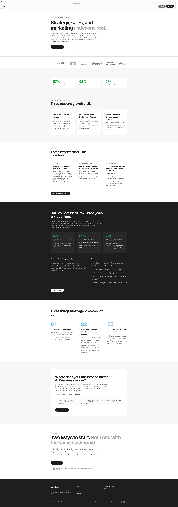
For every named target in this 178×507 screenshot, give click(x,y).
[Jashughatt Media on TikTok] (126, 502)
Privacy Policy (98, 501)
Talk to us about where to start (60, 193)
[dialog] (88, 5)
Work (78, 486)
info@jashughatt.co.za (109, 486)
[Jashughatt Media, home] (55, 486)
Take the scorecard (62, 409)
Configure (4, 6)
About (78, 488)
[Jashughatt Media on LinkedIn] (124, 502)
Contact (79, 493)
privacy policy (76, 2)
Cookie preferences (114, 501)
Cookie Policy (105, 501)
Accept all (170, 6)
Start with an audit (71, 46)
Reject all (162, 6)
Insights (79, 491)
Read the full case (57, 290)
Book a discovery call (57, 46)
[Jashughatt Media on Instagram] (121, 502)
